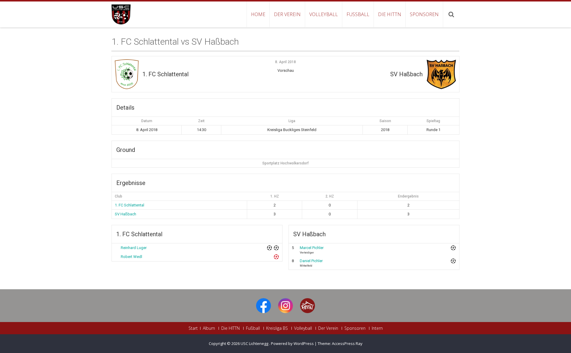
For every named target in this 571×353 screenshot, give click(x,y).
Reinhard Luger (134, 247)
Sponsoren (424, 14)
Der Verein (287, 14)
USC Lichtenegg (255, 343)
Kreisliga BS (277, 328)
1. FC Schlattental (129, 205)
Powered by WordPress (292, 343)
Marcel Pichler (312, 247)
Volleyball (323, 14)
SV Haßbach (125, 214)
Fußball (357, 14)
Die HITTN (389, 14)
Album (209, 328)
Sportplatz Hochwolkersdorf (285, 163)
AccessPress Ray (347, 343)
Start (193, 328)
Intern (377, 328)
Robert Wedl (131, 256)
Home (258, 14)
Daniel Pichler (311, 261)
